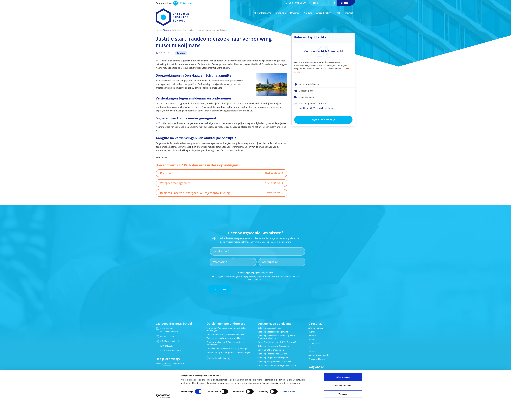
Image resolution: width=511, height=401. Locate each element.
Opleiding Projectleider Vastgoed (272, 357)
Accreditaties (323, 12)
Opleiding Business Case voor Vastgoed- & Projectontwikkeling (276, 336)
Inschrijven (220, 289)
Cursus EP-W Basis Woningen (270, 349)
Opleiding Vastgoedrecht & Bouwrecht (274, 361)
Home (158, 30)
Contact (348, 12)
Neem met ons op (170, 363)
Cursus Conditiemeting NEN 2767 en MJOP (276, 342)
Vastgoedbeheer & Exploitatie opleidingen (226, 334)
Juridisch (181, 53)
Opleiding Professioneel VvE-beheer (273, 353)
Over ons (281, 12)
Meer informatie (323, 120)
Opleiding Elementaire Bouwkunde (273, 346)
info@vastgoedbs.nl (169, 341)
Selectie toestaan (343, 385)
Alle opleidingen (262, 12)
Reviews (294, 12)
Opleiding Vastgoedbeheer (269, 328)
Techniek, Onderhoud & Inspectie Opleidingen (227, 348)
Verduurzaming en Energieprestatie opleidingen (228, 352)
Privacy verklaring (316, 359)
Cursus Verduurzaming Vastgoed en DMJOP (276, 365)
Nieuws (308, 12)
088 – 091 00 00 (297, 2)
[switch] (224, 391)
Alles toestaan (343, 377)
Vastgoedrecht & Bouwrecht (323, 51)
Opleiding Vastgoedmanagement (272, 331)
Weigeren (343, 394)
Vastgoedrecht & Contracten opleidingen (225, 338)
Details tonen (289, 391)
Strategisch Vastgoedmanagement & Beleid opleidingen (226, 329)
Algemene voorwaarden (319, 355)
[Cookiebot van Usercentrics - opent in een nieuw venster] (163, 396)
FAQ (338, 12)
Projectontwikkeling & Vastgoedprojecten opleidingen (226, 343)
